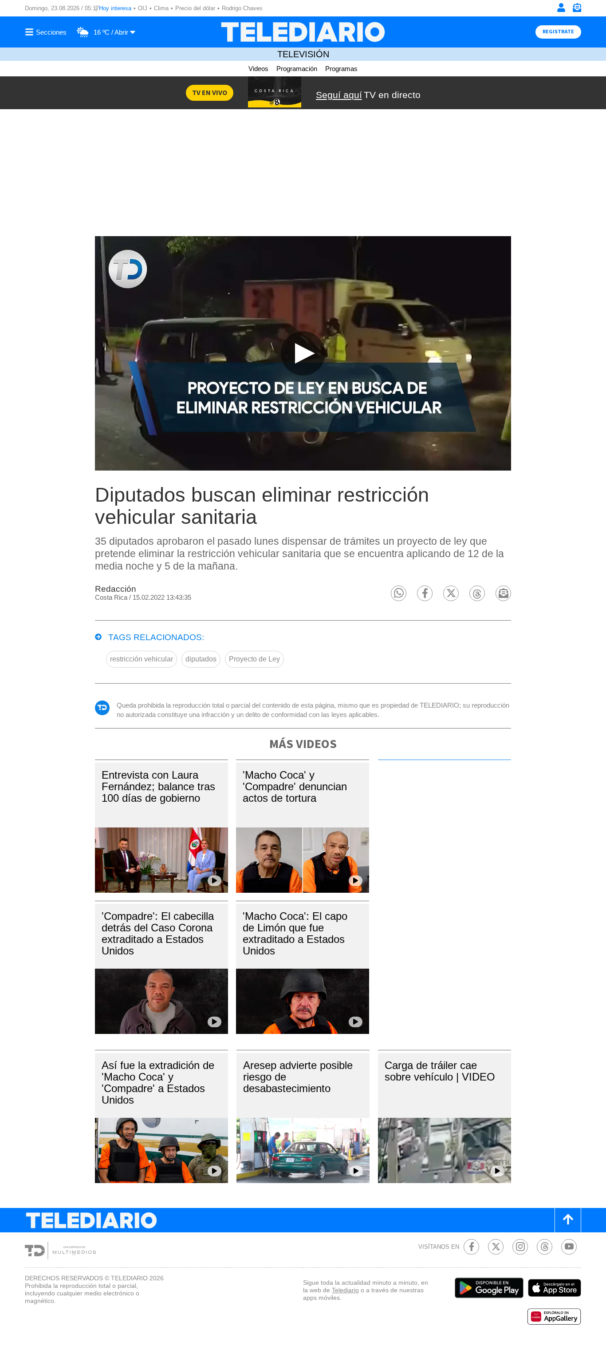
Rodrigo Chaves (242, 8)
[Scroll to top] (568, 1220)
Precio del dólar (195, 8)
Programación (296, 68)
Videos (258, 68)
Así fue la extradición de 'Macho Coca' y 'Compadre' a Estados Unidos (158, 1082)
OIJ (142, 8)
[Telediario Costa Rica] (303, 32)
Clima (161, 8)
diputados (200, 659)
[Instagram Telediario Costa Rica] (520, 1247)
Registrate (558, 32)
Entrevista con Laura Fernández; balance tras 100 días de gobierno (158, 786)
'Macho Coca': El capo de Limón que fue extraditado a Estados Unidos (295, 933)
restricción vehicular (141, 659)
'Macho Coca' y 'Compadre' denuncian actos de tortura (295, 786)
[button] (398, 593)
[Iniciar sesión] (561, 7)
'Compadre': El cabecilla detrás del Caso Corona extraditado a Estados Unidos (158, 933)
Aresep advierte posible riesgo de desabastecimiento (298, 1076)
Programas (341, 68)
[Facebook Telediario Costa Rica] (471, 1247)
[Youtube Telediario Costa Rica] (569, 1247)
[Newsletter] (576, 9)
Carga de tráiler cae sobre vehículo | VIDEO (440, 1071)
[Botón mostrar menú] (47, 32)
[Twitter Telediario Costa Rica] (496, 1247)
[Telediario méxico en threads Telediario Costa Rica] (544, 1247)
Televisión (303, 54)
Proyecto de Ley (254, 659)
